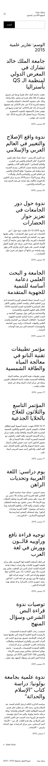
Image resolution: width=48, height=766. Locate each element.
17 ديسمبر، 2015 (38, 392)
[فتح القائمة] (4, 13)
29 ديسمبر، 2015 (38, 124)
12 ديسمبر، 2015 (38, 664)
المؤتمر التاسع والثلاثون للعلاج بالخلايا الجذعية (28, 411)
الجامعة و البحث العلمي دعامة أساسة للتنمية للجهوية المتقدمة (26, 282)
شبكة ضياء (40, 12)
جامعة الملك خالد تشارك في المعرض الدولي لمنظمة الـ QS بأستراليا (25, 74)
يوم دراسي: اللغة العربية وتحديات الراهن (26, 478)
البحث (9, 24)
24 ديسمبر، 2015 (38, 260)
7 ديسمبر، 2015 (39, 733)
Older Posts (9, 744)
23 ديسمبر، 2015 (38, 336)
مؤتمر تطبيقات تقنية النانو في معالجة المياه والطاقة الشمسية (25, 358)
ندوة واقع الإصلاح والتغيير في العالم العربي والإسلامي (25, 143)
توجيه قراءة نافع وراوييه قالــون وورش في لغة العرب (27, 544)
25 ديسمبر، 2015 (38, 190)
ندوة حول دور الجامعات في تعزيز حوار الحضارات (29, 213)
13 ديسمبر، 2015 (38, 591)
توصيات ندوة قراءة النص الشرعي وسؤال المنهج (27, 614)
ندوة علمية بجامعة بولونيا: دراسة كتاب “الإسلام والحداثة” (24, 686)
